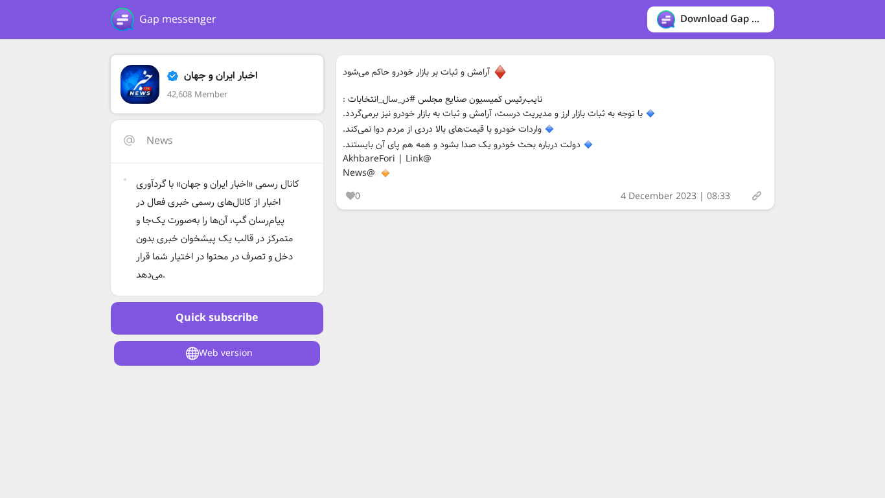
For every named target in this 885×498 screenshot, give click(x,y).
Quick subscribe (217, 318)
